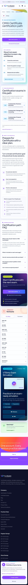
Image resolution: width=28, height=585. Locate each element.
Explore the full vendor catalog (14, 295)
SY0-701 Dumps (4, 543)
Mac (15, 416)
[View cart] (22, 6)
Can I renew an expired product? (10, 267)
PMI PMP (3, 529)
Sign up (14, 454)
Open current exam (9, 79)
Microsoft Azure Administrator (8, 517)
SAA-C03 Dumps (5, 560)
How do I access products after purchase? (12, 257)
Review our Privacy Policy (7, 573)
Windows (14, 411)
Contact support (10, 430)
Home (3, 11)
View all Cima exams (6, 129)
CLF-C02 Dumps (5, 536)
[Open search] (19, 6)
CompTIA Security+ (5, 514)
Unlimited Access (5, 495)
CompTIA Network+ (5, 519)
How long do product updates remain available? (11, 262)
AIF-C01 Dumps (4, 548)
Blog (2, 497)
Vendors (8, 11)
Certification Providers (6, 493)
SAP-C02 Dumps (5, 546)
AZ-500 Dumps (4, 558)
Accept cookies (14, 577)
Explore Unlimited (14, 458)
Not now (14, 581)
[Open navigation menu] (2, 6)
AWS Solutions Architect (6, 526)
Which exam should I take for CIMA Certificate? (11, 239)
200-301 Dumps (4, 539)
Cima (13, 11)
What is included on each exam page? (11, 252)
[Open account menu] (25, 6)
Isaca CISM (3, 522)
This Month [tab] (20, 316)
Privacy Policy (4, 505)
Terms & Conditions (5, 507)
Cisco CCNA (4, 524)
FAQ (2, 500)
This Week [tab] (8, 316)
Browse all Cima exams (14, 43)
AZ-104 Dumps (4, 541)
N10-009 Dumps (5, 550)
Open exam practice (13, 39)
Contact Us (3, 502)
